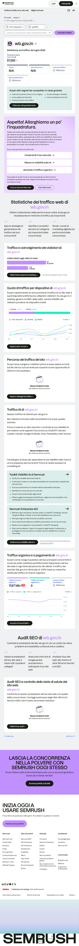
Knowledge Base (64, 839)
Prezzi (4, 849)
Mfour (23, 855)
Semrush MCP (26, 839)
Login (53, 4)
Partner (42, 852)
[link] (16, 10)
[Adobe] (5, 889)
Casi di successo (8, 858)
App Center (25, 858)
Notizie (42, 845)
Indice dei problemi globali (46, 860)
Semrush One (7, 839)
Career (42, 849)
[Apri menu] (76, 4)
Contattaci (43, 869)
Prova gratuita (7, 852)
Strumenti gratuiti (27, 865)
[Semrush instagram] (5, 884)
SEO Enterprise (26, 842)
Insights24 (24, 852)
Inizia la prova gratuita (15, 824)
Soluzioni (5, 845)
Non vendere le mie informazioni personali (48, 865)
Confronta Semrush (9, 855)
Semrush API (62, 845)
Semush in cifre (8, 862)
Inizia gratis (66, 4)
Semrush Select (45, 855)
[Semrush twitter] (15, 884)
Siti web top (25, 862)
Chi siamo (43, 839)
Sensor (23, 868)
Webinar (61, 863)
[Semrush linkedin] (3, 884)
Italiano (72, 895)
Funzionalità (6, 842)
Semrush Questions (47, 842)
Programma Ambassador (62, 868)
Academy (61, 842)
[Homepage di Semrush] (8, 3)
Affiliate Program (8, 865)
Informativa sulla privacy (11, 895)
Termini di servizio (33, 895)
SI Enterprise (25, 849)
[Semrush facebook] (12, 884)
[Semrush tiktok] (7, 884)
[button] (68, 10)
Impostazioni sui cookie (55, 895)
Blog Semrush (63, 860)
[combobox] (26, 33)
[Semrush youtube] (10, 884)
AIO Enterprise (26, 845)
